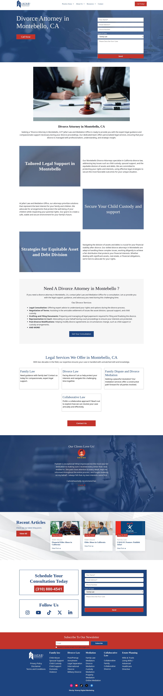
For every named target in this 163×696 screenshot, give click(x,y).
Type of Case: (102, 33)
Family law (54, 652)
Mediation (91, 652)
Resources (90, 4)
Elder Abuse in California (95, 542)
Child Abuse (54, 657)
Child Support (55, 666)
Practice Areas (67, 4)
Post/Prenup (73, 657)
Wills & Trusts (128, 657)
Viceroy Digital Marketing (84, 690)
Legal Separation (75, 663)
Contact (100, 4)
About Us (79, 4)
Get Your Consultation (81, 334)
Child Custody (55, 663)
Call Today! (141, 4)
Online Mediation (93, 680)
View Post (55, 548)
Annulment (72, 660)
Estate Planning (129, 652)
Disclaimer (36, 666)
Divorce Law (74, 652)
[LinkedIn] (70, 612)
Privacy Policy (36, 663)
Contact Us (81, 423)
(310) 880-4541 (49, 588)
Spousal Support (56, 660)
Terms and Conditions (36, 669)
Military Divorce (74, 672)
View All (23, 533)
